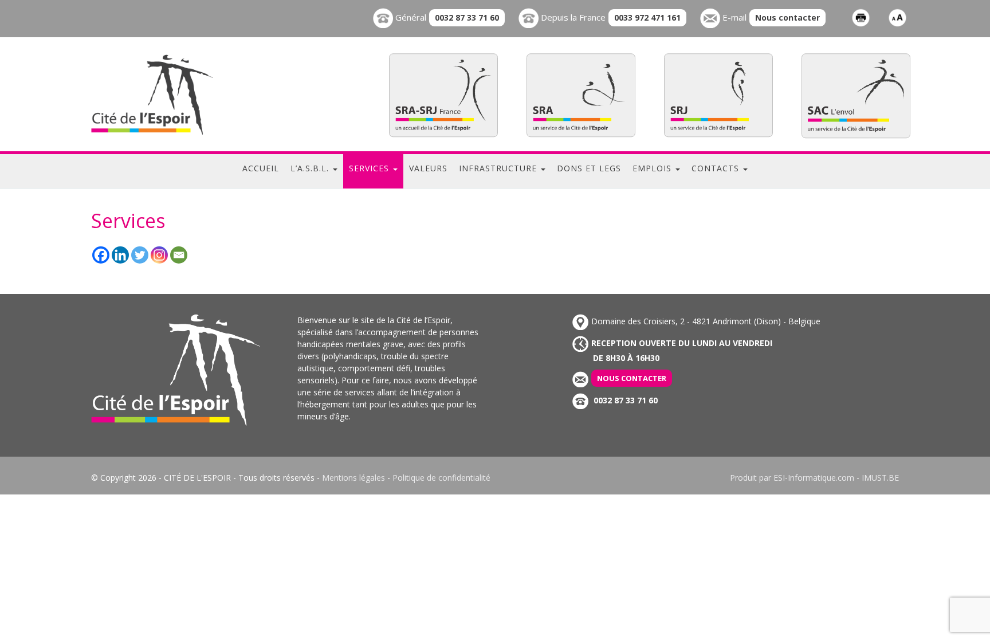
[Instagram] (159, 255)
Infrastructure (499, 168)
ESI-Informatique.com (813, 477)
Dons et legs (589, 168)
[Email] (178, 255)
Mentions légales (353, 477)
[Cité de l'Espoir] (175, 94)
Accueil (260, 168)
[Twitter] (139, 255)
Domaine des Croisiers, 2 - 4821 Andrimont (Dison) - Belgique (705, 321)
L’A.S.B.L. (311, 168)
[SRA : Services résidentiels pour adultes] (581, 95)
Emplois (653, 168)
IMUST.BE (880, 477)
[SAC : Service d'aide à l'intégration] (856, 95)
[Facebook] (100, 255)
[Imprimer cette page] (861, 17)
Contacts (717, 168)
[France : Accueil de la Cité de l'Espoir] (443, 95)
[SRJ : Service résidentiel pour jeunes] (718, 95)
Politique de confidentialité (441, 477)
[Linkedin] (120, 255)
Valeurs (428, 168)
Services (370, 168)
